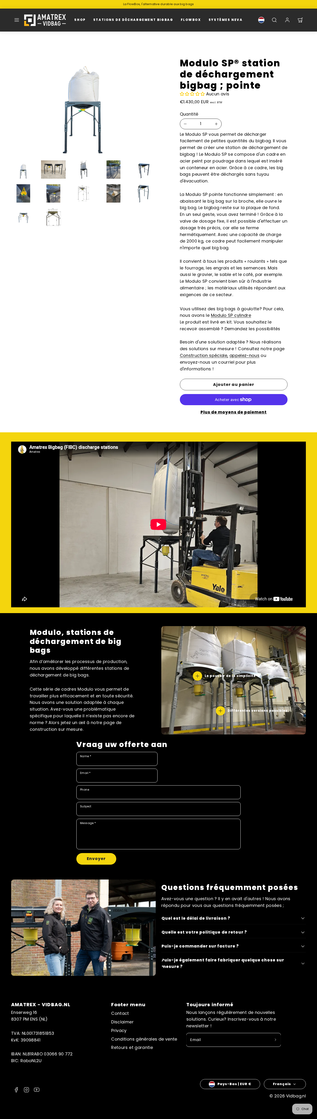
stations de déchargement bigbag (133, 20)
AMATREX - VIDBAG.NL (40, 1004)
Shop (80, 20)
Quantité (189, 114)
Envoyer (96, 858)
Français (282, 1084)
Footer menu (128, 1004)
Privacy (119, 1030)
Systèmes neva (226, 20)
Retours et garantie (132, 1047)
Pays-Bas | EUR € (234, 1084)
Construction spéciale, (204, 355)
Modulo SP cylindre (231, 315)
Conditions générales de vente (144, 1039)
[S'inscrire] (275, 1040)
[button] (16, 20)
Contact (120, 1013)
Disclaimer (122, 1022)
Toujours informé (209, 1004)
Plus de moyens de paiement (234, 412)
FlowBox (191, 20)
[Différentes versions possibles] (220, 710)
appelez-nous (244, 355)
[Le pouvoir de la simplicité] (197, 676)
